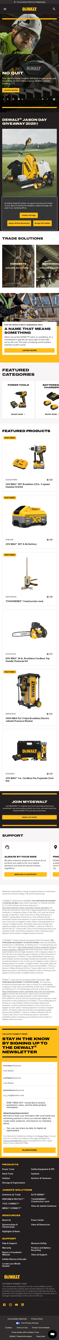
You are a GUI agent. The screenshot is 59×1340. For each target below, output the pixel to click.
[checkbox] (4, 1105)
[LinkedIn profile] (22, 1305)
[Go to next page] (47, 99)
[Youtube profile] (16, 1305)
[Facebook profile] (4, 1305)
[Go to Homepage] (29, 9)
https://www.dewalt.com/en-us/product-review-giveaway (25, 908)
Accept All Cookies (42, 223)
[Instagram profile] (10, 1305)
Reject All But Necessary (19, 223)
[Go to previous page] (3, 99)
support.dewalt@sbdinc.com (15, 1141)
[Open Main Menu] (5, 9)
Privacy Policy (43, 1136)
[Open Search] (54, 9)
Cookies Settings (29, 215)
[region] (29, 269)
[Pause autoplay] (54, 99)
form (36, 1138)
